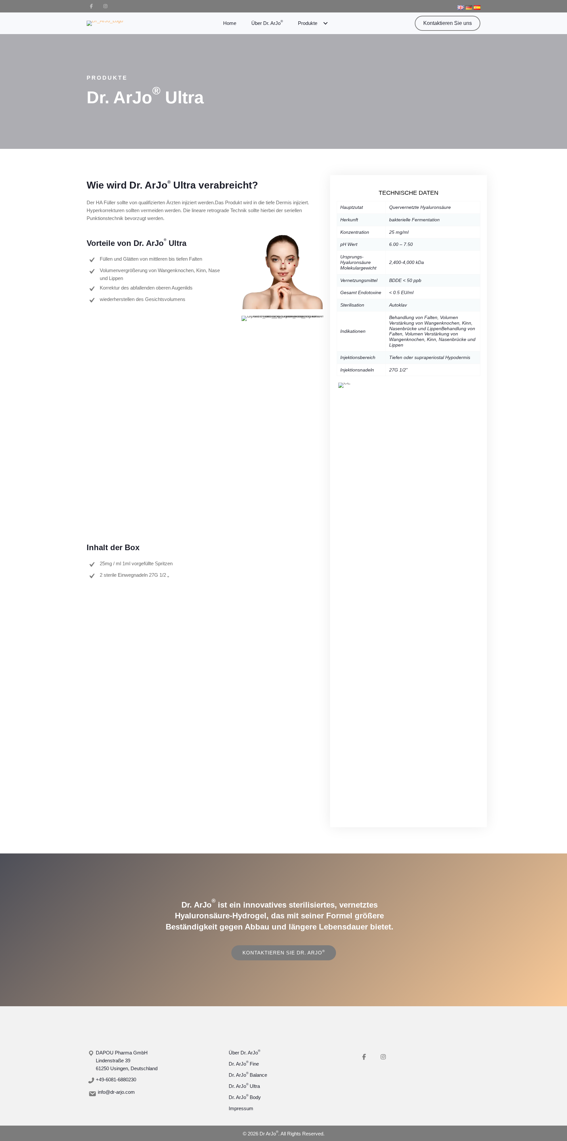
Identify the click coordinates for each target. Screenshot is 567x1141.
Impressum (241, 1108)
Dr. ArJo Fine (244, 1064)
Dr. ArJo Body (245, 1097)
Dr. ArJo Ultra (244, 1086)
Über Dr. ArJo (244, 1052)
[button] (91, 6)
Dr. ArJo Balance (248, 1075)
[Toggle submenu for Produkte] (325, 23)
